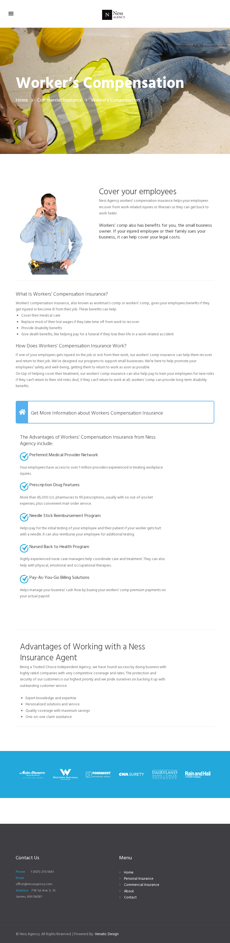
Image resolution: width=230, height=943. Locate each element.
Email (20, 878)
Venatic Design (107, 934)
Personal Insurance (138, 879)
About (129, 891)
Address (22, 890)
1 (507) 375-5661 (42, 872)
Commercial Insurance (59, 100)
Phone (20, 872)
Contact (130, 897)
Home (22, 100)
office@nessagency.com (34, 884)
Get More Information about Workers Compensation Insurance (97, 413)
